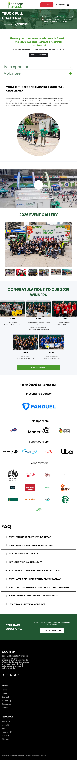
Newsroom (6, 721)
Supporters (6, 704)
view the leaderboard (38, 367)
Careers (5, 693)
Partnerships (7, 700)
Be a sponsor (16, 66)
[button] (61, 5)
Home (4, 690)
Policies (5, 707)
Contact (5, 697)
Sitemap (5, 739)
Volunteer (13, 73)
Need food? (7, 732)
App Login (6, 735)
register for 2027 (38, 55)
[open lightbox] (38, 185)
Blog (4, 728)
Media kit (5, 725)
